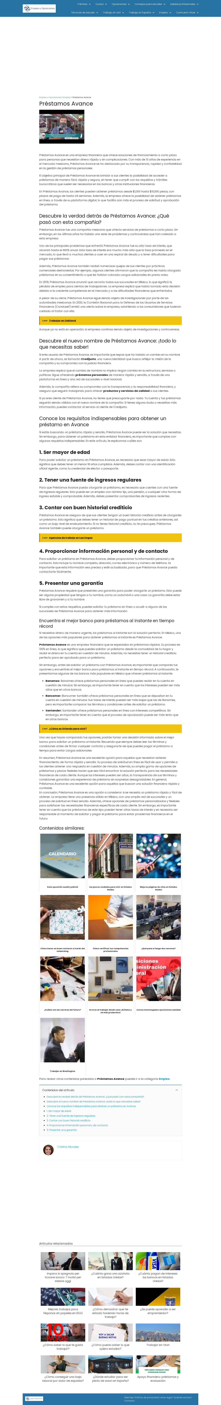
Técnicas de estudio (83, 12)
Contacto (129, 1400)
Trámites (82, 4)
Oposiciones (119, 4)
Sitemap (128, 1397)
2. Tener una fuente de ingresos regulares (71, 1116)
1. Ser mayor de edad (59, 1111)
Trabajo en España (140, 12)
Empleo (163, 12)
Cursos (99, 4)
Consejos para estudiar (148, 4)
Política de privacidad (147, 1397)
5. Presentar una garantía (62, 1130)
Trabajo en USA (112, 12)
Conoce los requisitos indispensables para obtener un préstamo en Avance (91, 1106)
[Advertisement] (110, 56)
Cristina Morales (68, 1147)
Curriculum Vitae (185, 12)
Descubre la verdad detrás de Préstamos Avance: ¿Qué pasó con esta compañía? (95, 1096)
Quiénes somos (182, 1397)
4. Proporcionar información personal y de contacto (77, 1125)
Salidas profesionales (182, 4)
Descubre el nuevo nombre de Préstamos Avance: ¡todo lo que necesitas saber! (94, 1101)
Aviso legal (166, 1397)
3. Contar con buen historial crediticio (69, 1120)
